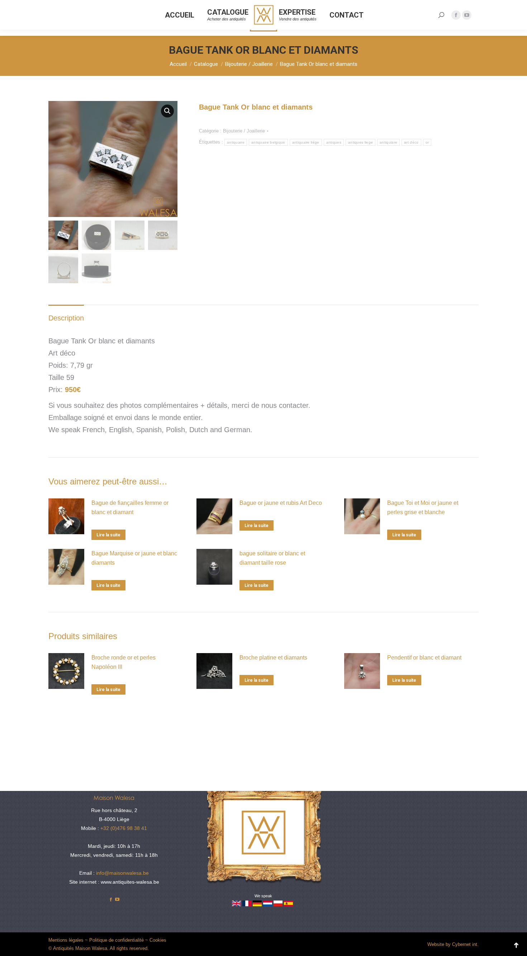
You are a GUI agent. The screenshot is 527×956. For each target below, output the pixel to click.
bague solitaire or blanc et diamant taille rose (272, 558)
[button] (167, 111)
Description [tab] (66, 318)
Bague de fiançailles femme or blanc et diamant (129, 507)
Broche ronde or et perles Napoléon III (123, 662)
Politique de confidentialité (116, 940)
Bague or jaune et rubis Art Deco (280, 503)
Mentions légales (66, 940)
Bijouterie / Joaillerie (244, 131)
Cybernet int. (465, 944)
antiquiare (388, 142)
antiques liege (360, 142)
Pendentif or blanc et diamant (424, 658)
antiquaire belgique (268, 142)
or (427, 142)
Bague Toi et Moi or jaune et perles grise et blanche (422, 507)
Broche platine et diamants (273, 658)
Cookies (157, 940)
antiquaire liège (305, 142)
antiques (333, 142)
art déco (411, 142)
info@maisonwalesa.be (122, 873)
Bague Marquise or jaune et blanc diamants (134, 558)
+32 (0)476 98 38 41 (123, 828)
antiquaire (235, 142)
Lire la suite (108, 534)
